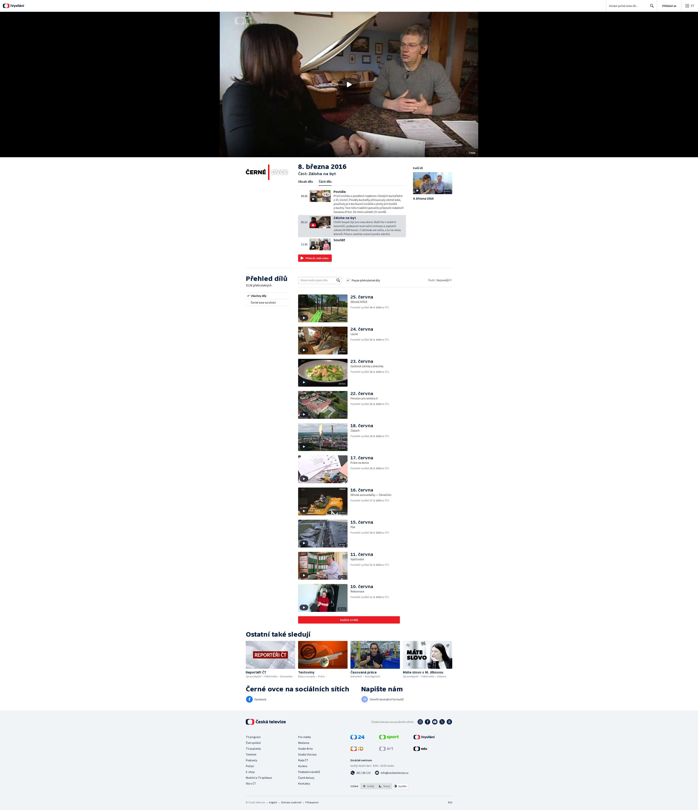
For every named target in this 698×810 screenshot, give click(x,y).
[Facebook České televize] (427, 722)
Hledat (652, 6)
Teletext (251, 754)
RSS (450, 802)
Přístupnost (311, 802)
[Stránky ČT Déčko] (356, 750)
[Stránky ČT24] (357, 738)
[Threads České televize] (449, 722)
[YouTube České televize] (435, 722)
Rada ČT (303, 760)
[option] (368, 786)
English (273, 802)
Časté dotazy (306, 777)
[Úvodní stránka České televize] (266, 722)
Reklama (303, 743)
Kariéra (302, 766)
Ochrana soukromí (291, 802)
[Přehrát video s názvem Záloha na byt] (349, 84)
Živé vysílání (253, 743)
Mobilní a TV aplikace (259, 777)
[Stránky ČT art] (386, 750)
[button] (349, 84)
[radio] (267, 295)
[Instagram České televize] (420, 722)
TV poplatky (253, 748)
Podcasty (251, 760)
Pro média (304, 737)
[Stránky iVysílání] (424, 738)
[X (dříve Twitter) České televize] (442, 722)
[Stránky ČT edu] (420, 750)
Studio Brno (305, 748)
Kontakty (304, 783)
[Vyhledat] (338, 280)
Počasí (250, 766)
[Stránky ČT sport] (389, 738)
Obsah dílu (305, 181)
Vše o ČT (251, 783)
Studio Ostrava (307, 754)
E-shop (250, 772)
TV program (253, 737)
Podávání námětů (309, 772)
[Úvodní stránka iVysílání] (17, 6)
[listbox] (384, 786)
